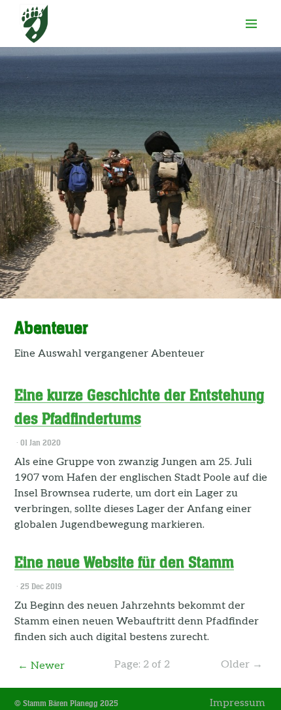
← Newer (41, 666)
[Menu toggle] (251, 23)
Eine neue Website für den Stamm (124, 562)
